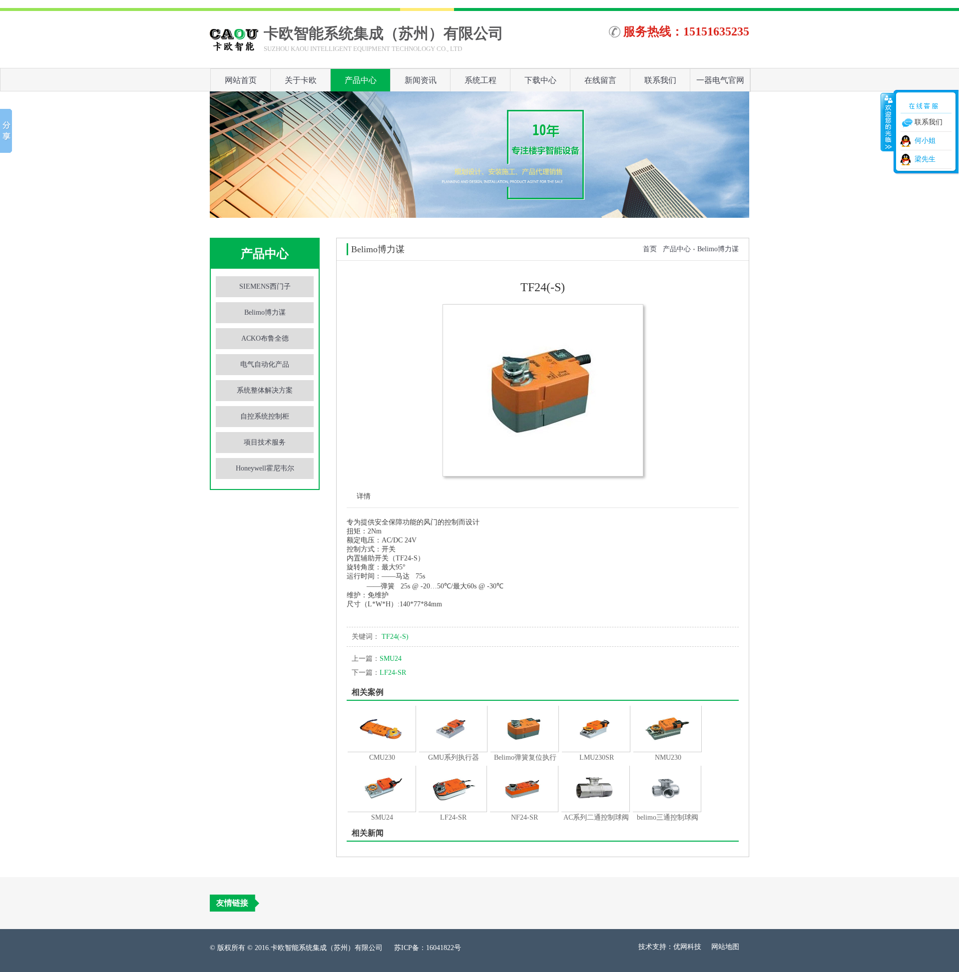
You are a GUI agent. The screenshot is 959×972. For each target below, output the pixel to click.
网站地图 (725, 947)
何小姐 (925, 140)
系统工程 (480, 80)
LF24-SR (379, 672)
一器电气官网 (720, 80)
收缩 (888, 121)
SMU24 (377, 658)
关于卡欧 (301, 80)
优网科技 (687, 947)
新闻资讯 (421, 80)
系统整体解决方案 (265, 390)
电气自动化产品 (264, 364)
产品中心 (361, 80)
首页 (650, 249)
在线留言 (600, 80)
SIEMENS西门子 (265, 286)
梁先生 (925, 159)
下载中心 (540, 80)
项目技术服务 (265, 442)
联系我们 (660, 80)
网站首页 (241, 80)
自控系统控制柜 (264, 416)
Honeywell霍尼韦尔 (265, 468)
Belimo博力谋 (265, 312)
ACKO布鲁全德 (265, 338)
